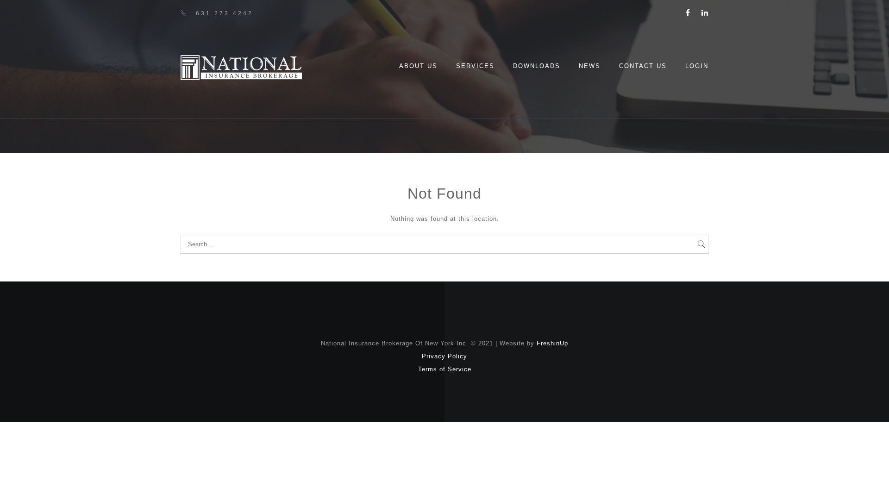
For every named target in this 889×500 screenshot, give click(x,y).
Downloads (536, 65)
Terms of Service (444, 369)
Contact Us (643, 65)
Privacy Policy (444, 356)
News (590, 65)
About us (418, 65)
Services (475, 65)
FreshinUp (552, 343)
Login (696, 65)
